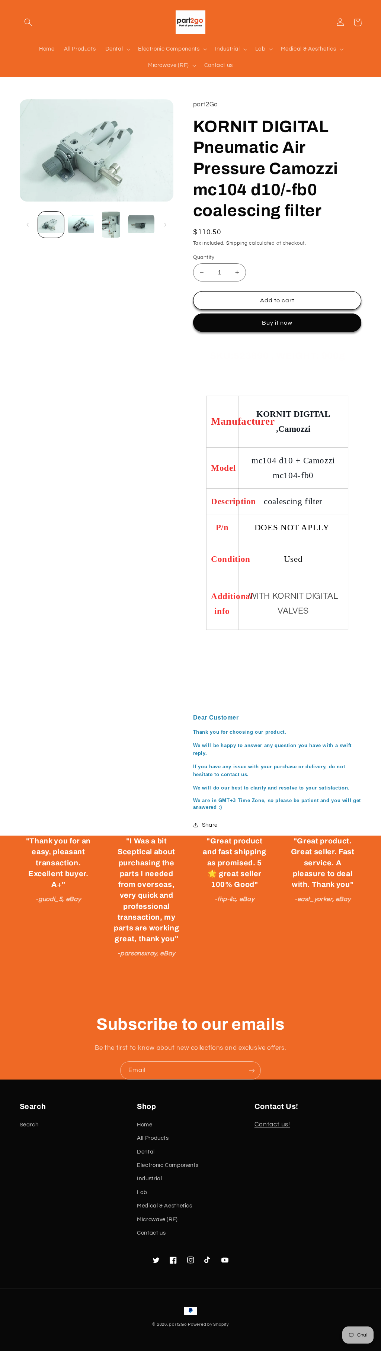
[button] (28, 22)
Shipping (237, 243)
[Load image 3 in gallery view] (111, 225)
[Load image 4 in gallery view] (141, 225)
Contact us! (272, 1124)
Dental (146, 1152)
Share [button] (210, 825)
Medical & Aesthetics (164, 1206)
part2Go (177, 1324)
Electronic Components (167, 1165)
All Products (153, 1138)
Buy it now (277, 323)
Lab (142, 1192)
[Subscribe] (251, 1070)
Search (29, 1125)
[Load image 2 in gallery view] (81, 225)
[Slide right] (165, 224)
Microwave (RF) (157, 1219)
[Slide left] (28, 224)
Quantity (204, 257)
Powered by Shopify (208, 1324)
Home (145, 1125)
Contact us (151, 1233)
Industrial (149, 1178)
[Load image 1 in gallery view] (51, 225)
